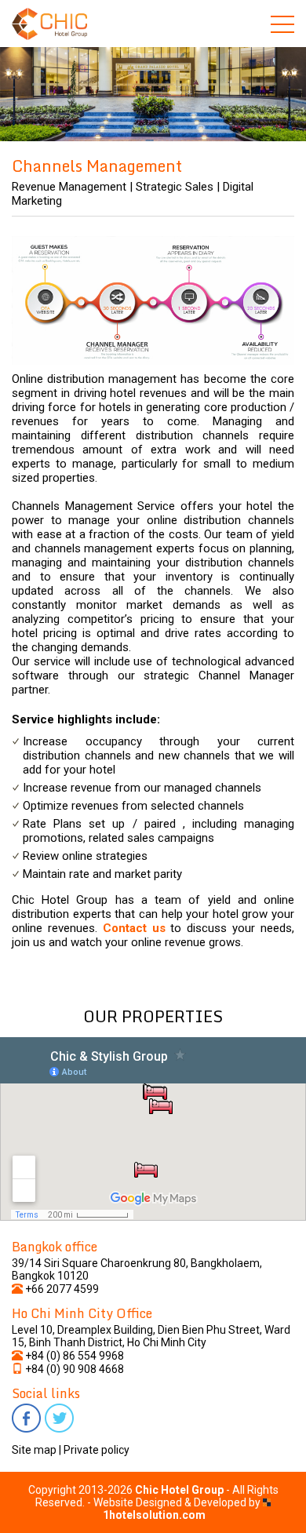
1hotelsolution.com (154, 1515)
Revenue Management (69, 187)
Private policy (96, 1450)
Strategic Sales (174, 187)
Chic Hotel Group (179, 1490)
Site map (34, 1450)
